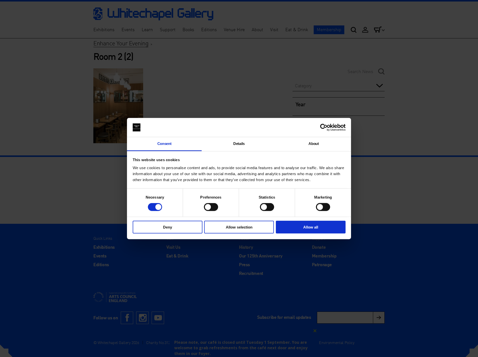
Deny (167, 227)
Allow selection (239, 227)
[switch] (211, 207)
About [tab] (313, 143)
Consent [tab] (164, 143)
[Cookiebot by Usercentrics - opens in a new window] (324, 127)
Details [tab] (239, 143)
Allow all (310, 227)
